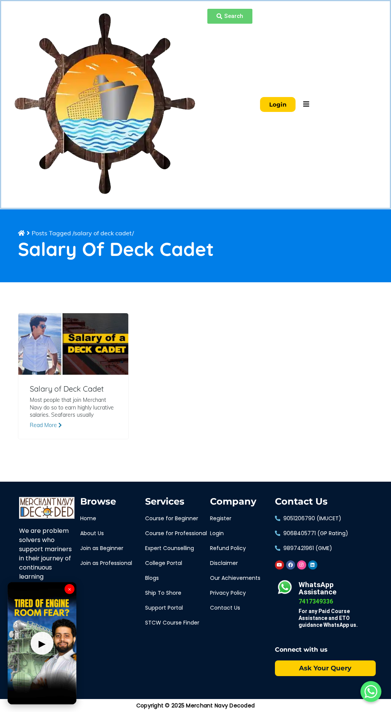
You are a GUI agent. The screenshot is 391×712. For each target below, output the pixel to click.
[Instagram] (301, 565)
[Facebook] (290, 565)
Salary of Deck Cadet (67, 388)
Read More (44, 425)
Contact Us (301, 501)
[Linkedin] (312, 565)
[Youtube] (279, 565)
